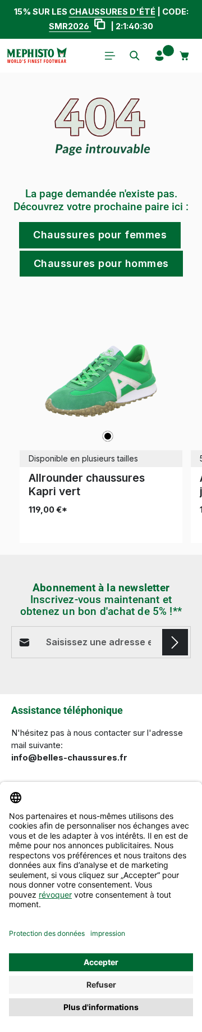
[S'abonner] (175, 642)
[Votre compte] (159, 55)
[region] (101, 421)
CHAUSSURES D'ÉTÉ (112, 12)
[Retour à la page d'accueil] (36, 55)
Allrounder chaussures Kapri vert (87, 484)
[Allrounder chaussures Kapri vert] (101, 380)
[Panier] (184, 55)
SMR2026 (70, 26)
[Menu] (110, 55)
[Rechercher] (134, 55)
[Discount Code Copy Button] (99, 25)
